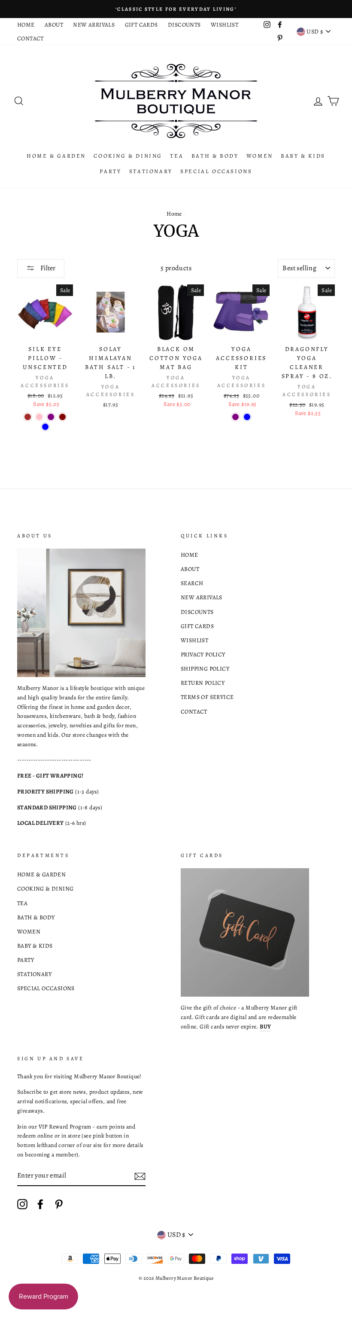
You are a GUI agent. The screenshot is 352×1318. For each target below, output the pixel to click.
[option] (176, 9)
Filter (47, 268)
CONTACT (30, 38)
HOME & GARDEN (56, 155)
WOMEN (259, 155)
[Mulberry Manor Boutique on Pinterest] (59, 1204)
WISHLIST (224, 25)
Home (174, 214)
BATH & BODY (215, 155)
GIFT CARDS (141, 25)
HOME (26, 25)
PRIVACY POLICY (203, 654)
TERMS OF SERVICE (207, 697)
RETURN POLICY (203, 683)
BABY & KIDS (303, 155)
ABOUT (54, 25)
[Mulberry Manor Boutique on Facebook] (40, 1204)
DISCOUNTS (184, 25)
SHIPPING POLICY (205, 669)
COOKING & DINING (128, 155)
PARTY (110, 171)
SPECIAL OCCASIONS (216, 171)
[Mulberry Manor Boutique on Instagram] (22, 1204)
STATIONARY (151, 171)
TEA (176, 155)
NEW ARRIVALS (94, 25)
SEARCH (192, 583)
